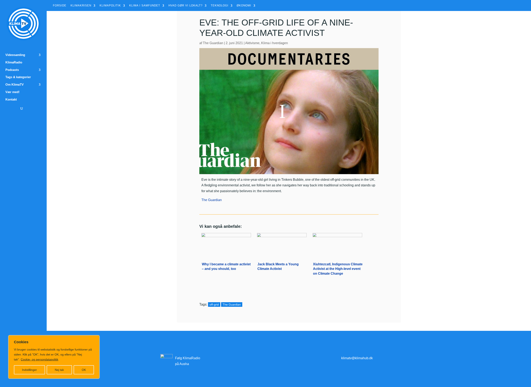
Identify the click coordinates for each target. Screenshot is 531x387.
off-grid (214, 304)
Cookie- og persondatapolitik (39, 359)
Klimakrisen (81, 5)
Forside (59, 5)
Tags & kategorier (18, 77)
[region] (54, 357)
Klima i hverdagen (274, 43)
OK (84, 369)
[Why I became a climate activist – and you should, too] (226, 244)
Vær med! (12, 92)
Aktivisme (252, 43)
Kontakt (11, 99)
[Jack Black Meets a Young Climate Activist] (282, 244)
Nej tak (59, 369)
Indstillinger (29, 369)
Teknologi (219, 5)
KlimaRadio (13, 62)
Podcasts (12, 70)
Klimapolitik (110, 5)
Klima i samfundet (144, 5)
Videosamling (15, 55)
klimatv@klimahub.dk (357, 358)
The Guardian (213, 43)
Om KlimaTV (14, 84)
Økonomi (244, 5)
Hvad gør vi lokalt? (185, 5)
